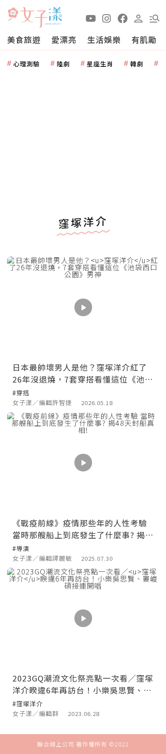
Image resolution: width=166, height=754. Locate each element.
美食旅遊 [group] (24, 39)
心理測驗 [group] (26, 63)
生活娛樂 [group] (104, 39)
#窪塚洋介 (27, 703)
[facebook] (123, 18)
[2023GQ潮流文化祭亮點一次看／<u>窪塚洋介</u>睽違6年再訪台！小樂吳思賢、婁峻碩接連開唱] (83, 618)
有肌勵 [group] (144, 39)
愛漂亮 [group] (64, 39)
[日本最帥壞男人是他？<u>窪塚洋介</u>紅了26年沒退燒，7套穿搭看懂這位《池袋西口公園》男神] (83, 307)
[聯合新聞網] (13, 14)
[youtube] (91, 18)
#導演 (21, 548)
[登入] (138, 18)
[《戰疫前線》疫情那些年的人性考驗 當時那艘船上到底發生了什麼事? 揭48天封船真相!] (83, 462)
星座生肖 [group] (100, 63)
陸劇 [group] (63, 63)
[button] (154, 18)
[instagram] (107, 18)
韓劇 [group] (136, 63)
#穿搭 (21, 392)
